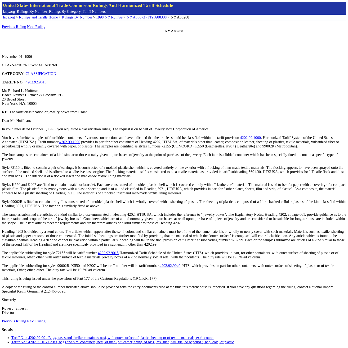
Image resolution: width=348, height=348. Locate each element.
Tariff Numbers (94, 11)
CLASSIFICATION (41, 74)
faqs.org (9, 11)
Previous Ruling (14, 27)
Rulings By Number (32, 11)
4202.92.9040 (170, 266)
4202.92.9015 (36, 82)
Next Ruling (36, 27)
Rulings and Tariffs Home (38, 17)
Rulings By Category (65, 11)
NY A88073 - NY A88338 (147, 17)
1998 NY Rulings (109, 17)
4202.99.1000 (250, 138)
